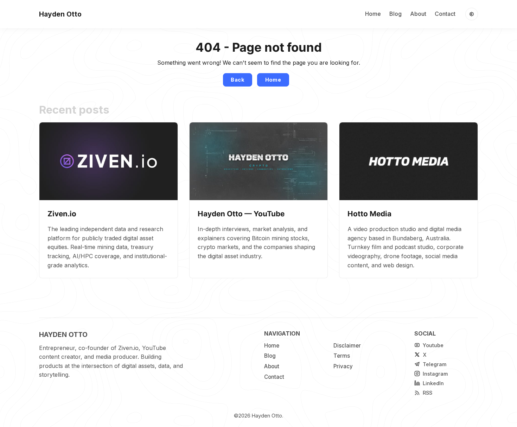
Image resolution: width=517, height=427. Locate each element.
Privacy (343, 366)
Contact (445, 13)
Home (373, 13)
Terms (341, 355)
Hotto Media (369, 213)
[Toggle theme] (471, 14)
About (418, 13)
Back (237, 80)
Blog (395, 13)
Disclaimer (347, 345)
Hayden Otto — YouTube (241, 213)
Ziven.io (61, 213)
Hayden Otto (267, 416)
